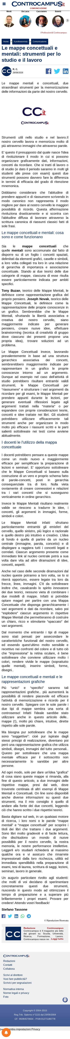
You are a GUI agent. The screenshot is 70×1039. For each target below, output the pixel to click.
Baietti (58, 11)
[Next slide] (67, 20)
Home (6, 41)
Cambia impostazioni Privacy (23, 1029)
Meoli (9, 11)
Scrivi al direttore (13, 975)
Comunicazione (38, 8)
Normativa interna (13, 989)
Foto (5, 997)
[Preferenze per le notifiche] (6, 1032)
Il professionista (20, 41)
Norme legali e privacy (16, 993)
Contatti (7, 965)
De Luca (25, 11)
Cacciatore (41, 11)
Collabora (9, 969)
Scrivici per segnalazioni (17, 983)
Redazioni (9, 961)
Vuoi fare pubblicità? (15, 979)
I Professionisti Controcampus (53, 33)
